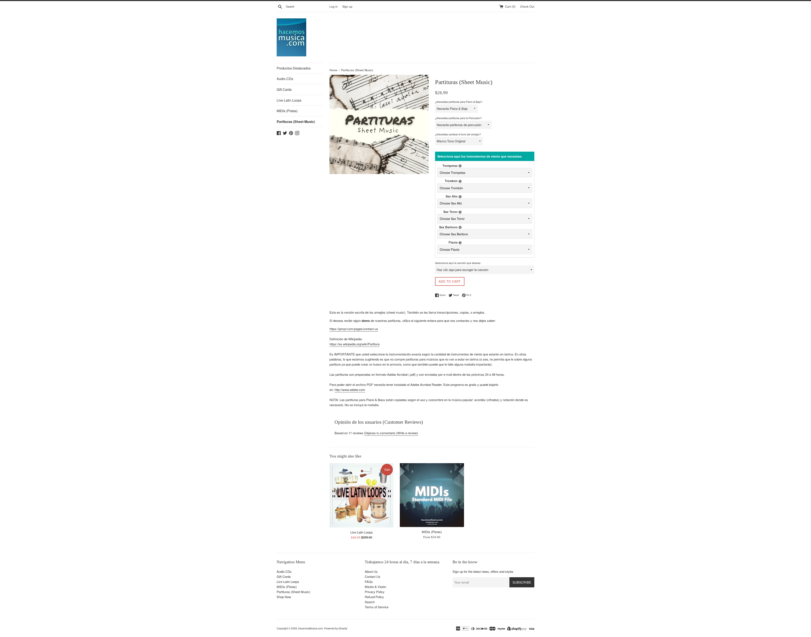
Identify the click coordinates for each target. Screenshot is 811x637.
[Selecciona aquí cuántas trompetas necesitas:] (460, 165)
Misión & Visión (375, 586)
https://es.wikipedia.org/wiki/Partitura (354, 344)
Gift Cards (284, 89)
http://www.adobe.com (350, 389)
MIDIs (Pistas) (287, 110)
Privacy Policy (375, 591)
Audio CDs (285, 78)
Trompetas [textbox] (453, 165)
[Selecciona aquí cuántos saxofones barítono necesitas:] (460, 227)
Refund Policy (374, 597)
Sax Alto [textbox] (455, 196)
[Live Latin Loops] (361, 495)
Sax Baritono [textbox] (452, 227)
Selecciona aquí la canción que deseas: (458, 263)
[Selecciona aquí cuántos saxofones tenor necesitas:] (460, 212)
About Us (371, 571)
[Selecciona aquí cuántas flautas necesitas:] (460, 242)
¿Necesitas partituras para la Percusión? (458, 118)
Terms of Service (376, 607)
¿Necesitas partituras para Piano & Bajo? (458, 101)
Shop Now (284, 597)
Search (370, 602)
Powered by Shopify (335, 628)
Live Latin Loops (289, 100)
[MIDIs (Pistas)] (432, 495)
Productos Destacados (294, 68)
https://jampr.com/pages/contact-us (353, 329)
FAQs (369, 581)
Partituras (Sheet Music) (296, 121)
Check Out (527, 6)
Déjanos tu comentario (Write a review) (391, 433)
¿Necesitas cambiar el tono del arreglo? (458, 134)
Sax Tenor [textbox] (454, 211)
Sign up (347, 6)
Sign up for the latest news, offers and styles (483, 571)
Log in (333, 6)
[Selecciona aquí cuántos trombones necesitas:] (460, 181)
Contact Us (372, 576)
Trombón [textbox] (455, 180)
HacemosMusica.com (310, 628)
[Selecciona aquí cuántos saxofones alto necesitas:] (460, 196)
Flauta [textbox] (457, 242)
